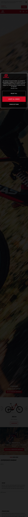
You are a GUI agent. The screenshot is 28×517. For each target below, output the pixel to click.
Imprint (16, 88)
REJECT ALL (14, 93)
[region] (14, 90)
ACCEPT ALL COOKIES (14, 99)
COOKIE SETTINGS (14, 104)
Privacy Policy (13, 88)
